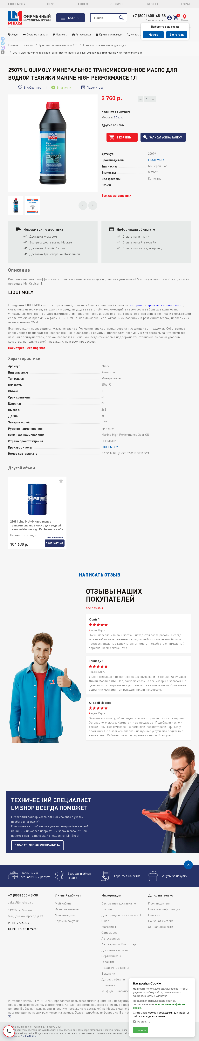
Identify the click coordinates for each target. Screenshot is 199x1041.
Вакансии (108, 973)
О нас (105, 921)
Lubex (83, 4)
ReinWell (118, 4)
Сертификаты (111, 956)
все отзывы (94, 608)
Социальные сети (160, 927)
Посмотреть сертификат (26, 348)
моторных (136, 305)
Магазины (61, 34)
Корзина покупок (67, 921)
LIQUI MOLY (16, 4)
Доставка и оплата (37, 34)
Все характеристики (116, 195)
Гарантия (107, 962)
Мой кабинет (64, 903)
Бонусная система (161, 921)
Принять (141, 1030)
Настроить (143, 1021)
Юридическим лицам (110, 34)
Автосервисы (83, 34)
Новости (154, 915)
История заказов (67, 909)
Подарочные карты (115, 968)
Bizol (51, 4)
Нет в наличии (55, 537)
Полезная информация (164, 909)
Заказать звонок (156, 20)
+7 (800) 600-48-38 (149, 15)
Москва (153, 34)
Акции (14, 34)
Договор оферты (113, 979)
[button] (83, 205)
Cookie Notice (28, 1036)
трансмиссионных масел (165, 305)
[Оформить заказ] (175, 17)
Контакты (136, 34)
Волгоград (177, 34)
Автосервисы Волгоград (118, 944)
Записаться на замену (165, 137)
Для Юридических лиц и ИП (121, 915)
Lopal (186, 4)
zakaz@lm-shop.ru (20, 902)
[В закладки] (62, 482)
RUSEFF (153, 4)
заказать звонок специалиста (37, 845)
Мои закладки (65, 915)
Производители (159, 903)
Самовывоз (109, 932)
